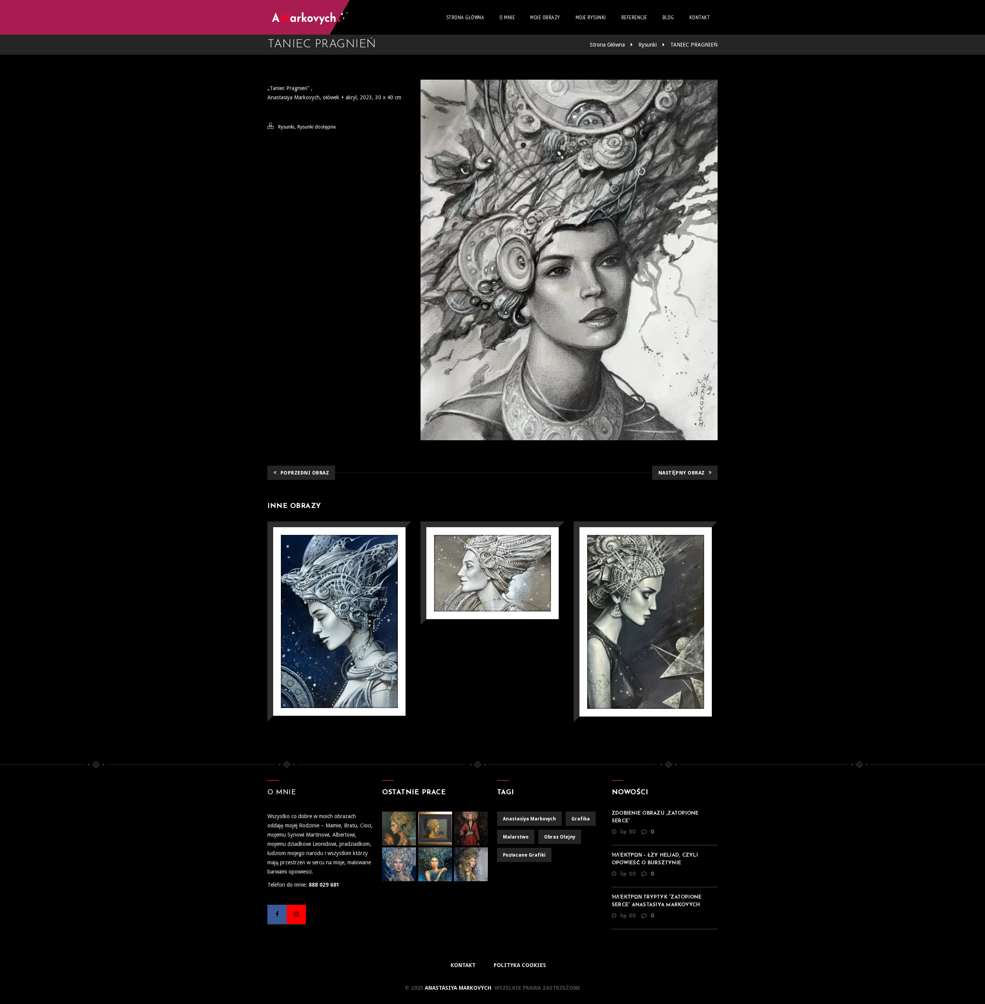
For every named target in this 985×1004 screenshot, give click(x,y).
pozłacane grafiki (524, 855)
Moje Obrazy (545, 17)
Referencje (634, 17)
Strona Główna (465, 17)
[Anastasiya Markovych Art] (319, 17)
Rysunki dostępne (316, 127)
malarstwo (516, 837)
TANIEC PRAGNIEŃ (694, 45)
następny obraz (681, 473)
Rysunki (647, 45)
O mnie (507, 17)
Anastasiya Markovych (457, 988)
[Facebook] (277, 914)
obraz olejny (559, 837)
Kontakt (700, 17)
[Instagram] (296, 914)
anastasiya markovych (529, 819)
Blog (668, 17)
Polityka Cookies (520, 965)
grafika (580, 819)
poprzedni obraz (304, 473)
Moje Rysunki (591, 17)
